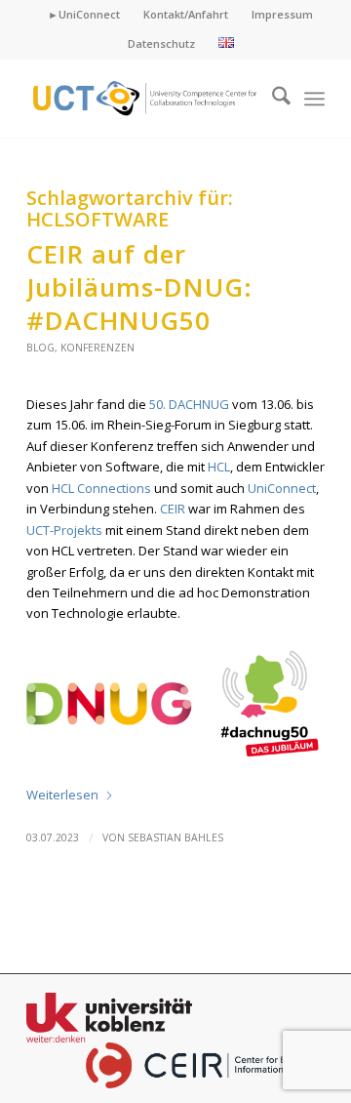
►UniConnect (84, 14)
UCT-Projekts (64, 530)
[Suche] (272, 99)
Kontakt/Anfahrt (185, 14)
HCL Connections (101, 488)
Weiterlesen (62, 794)
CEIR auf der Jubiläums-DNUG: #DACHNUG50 (139, 287)
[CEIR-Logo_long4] (145, 99)
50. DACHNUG (189, 404)
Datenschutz (161, 43)
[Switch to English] (226, 43)
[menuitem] (84, 15)
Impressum (282, 14)
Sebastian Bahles (175, 837)
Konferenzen (97, 347)
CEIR (172, 508)
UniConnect (282, 488)
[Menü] (314, 98)
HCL (219, 466)
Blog (40, 347)
